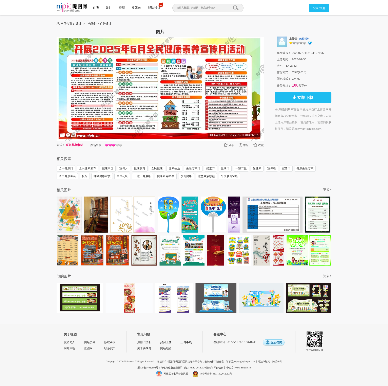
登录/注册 (319, 8)
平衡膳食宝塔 (229, 176)
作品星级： (97, 145)
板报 (85, 176)
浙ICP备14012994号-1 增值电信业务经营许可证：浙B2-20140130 (171, 367)
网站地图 (166, 348)
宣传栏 (271, 168)
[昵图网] (72, 7)
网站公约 (89, 342)
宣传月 (123, 168)
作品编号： (284, 52)
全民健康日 (66, 168)
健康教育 (139, 168)
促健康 (257, 168)
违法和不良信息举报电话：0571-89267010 (228, 367)
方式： (61, 144)
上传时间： (284, 59)
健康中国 (107, 168)
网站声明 (69, 348)
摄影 (122, 7)
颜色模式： (284, 78)
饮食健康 (186, 176)
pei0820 (304, 38)
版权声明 (110, 342)
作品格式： (284, 72)
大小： (281, 65)
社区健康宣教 (102, 176)
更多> (327, 189)
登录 (148, 342)
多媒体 (136, 7)
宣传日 (286, 168)
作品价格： (284, 85)
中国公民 (122, 176)
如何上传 (166, 342)
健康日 (225, 168)
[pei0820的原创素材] (282, 41)
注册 (140, 342)
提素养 (210, 168)
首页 (96, 7)
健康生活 (174, 168)
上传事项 (186, 342)
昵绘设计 (154, 7)
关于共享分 (144, 348)
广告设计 (91, 23)
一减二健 (241, 168)
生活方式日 (193, 168)
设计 (109, 7)
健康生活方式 (304, 168)
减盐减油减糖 (206, 176)
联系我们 (110, 348)
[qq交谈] (274, 342)
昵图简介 (69, 342)
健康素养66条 (165, 176)
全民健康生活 (67, 176)
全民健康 (157, 168)
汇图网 (88, 348)
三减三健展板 (142, 176)
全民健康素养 (87, 168)
